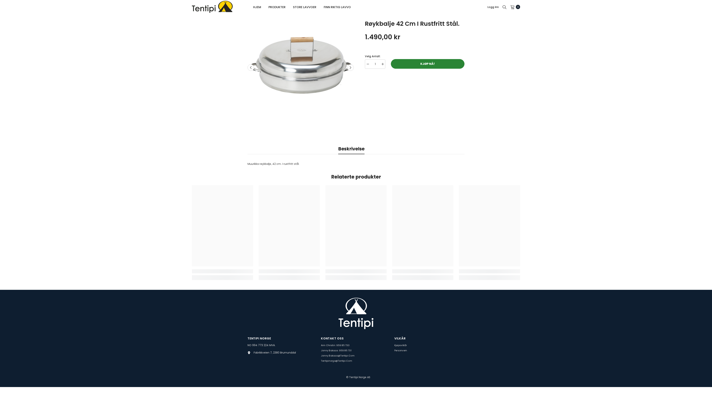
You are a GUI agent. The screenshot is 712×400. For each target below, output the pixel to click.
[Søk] (504, 7)
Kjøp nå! (427, 64)
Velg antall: (372, 56)
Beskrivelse (351, 149)
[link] (222, 271)
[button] (251, 67)
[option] (301, 67)
